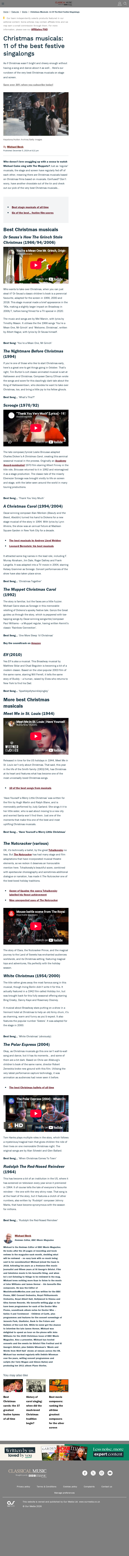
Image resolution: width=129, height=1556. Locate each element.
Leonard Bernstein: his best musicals (31, 546)
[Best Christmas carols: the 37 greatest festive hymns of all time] (13, 1385)
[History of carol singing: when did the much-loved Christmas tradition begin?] (36, 1385)
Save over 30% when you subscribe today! (28, 84)
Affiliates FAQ (39, 29)
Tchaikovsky (56, 850)
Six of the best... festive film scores (33, 212)
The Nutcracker (23, 854)
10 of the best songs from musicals (30, 788)
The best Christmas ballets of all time (31, 1087)
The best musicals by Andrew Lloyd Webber (35, 540)
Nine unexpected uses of (33, 900)
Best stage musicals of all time (30, 207)
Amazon (36, 643)
